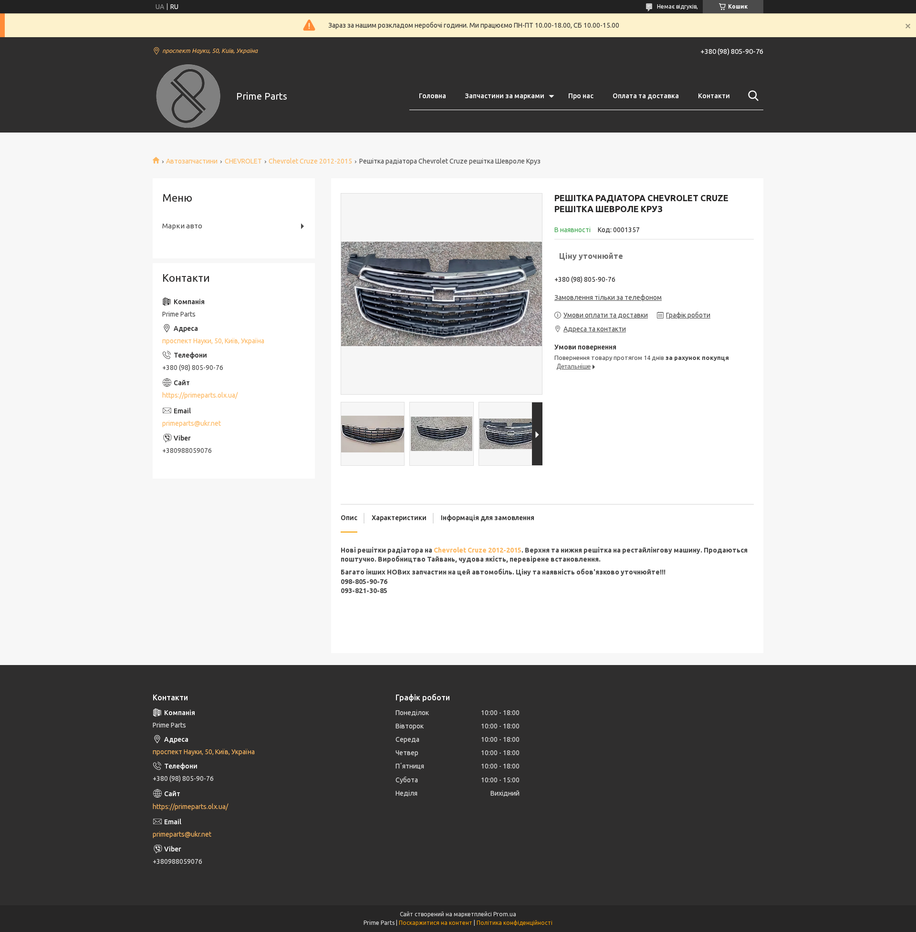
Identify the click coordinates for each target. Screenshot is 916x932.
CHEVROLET (243, 161)
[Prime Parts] (188, 96)
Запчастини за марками (504, 96)
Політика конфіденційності (514, 923)
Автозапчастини (192, 161)
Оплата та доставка (646, 96)
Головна (432, 96)
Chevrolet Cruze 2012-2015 (310, 161)
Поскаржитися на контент (435, 923)
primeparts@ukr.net (191, 423)
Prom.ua (504, 914)
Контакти (714, 96)
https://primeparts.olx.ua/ (200, 395)
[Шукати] (751, 96)
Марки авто (182, 226)
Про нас (580, 96)
